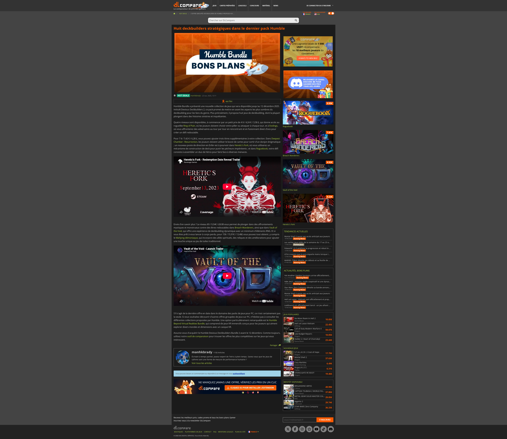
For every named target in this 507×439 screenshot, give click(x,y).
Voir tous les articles (202, 363)
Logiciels (242, 5)
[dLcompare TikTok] (323, 429)
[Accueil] (174, 14)
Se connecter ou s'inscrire (319, 5)
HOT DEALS (183, 95)
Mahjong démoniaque (187, 237)
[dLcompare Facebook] (294, 429)
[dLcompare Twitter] (287, 429)
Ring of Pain (189, 125)
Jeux (214, 5)
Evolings (273, 125)
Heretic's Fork (241, 145)
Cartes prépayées (227, 5)
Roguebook (262, 148)
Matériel (266, 5)
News (275, 5)
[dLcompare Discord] (330, 429)
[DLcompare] (182, 427)
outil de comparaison (197, 336)
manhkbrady (196, 95)
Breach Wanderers (244, 227)
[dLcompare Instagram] (301, 429)
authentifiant (239, 373)
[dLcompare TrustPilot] (308, 429)
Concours (254, 5)
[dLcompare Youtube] (316, 429)
